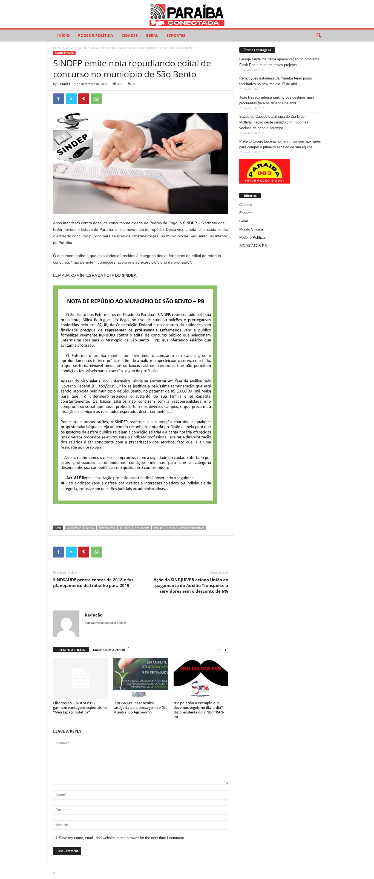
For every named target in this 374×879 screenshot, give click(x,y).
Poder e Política (95, 35)
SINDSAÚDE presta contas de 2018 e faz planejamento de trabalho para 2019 (93, 582)
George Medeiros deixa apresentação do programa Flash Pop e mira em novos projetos (279, 62)
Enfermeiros (107, 527)
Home (57, 47)
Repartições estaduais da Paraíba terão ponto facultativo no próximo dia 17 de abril (275, 81)
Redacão (64, 84)
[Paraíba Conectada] (187, 14)
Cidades (129, 35)
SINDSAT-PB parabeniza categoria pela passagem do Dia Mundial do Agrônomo (140, 707)
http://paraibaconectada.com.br (105, 622)
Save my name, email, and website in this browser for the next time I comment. (122, 838)
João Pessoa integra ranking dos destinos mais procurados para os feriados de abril (277, 100)
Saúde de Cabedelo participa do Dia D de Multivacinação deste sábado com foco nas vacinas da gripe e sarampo (273, 122)
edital (89, 527)
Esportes (175, 35)
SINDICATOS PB (76, 47)
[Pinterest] (83, 98)
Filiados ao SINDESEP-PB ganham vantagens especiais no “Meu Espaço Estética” (80, 707)
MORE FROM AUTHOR (109, 650)
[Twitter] (71, 98)
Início (63, 35)
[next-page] (225, 650)
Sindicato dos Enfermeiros (185, 527)
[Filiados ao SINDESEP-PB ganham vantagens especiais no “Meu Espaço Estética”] (80, 678)
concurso (74, 527)
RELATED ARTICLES (71, 650)
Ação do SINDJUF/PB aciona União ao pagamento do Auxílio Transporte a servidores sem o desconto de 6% (191, 585)
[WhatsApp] (96, 98)
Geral (152, 35)
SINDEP (158, 527)
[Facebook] (58, 98)
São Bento (142, 527)
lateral (125, 527)
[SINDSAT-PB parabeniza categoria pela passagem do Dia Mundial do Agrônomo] (140, 678)
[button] (319, 36)
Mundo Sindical (251, 229)
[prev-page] (219, 650)
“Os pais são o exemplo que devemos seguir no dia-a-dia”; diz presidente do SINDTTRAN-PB (199, 709)
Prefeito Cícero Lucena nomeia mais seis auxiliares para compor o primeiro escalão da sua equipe (280, 144)
